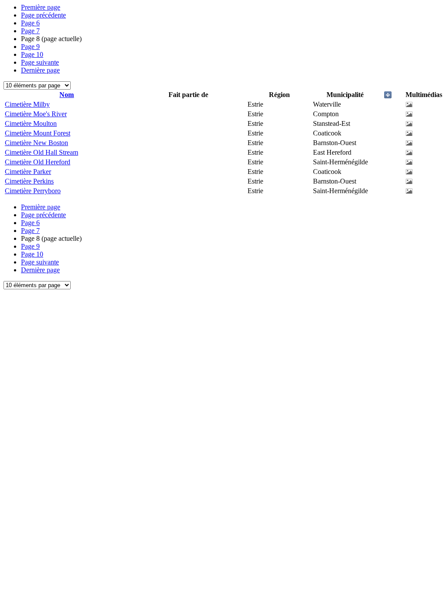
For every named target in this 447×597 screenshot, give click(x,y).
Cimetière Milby (27, 104)
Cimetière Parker (28, 171)
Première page (40, 7)
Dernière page (40, 70)
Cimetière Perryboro (33, 190)
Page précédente (43, 15)
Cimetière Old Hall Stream (41, 152)
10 (32, 54)
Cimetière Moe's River (36, 114)
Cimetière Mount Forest (37, 133)
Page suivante (40, 62)
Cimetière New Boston (36, 142)
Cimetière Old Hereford (37, 162)
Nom (66, 94)
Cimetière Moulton (31, 123)
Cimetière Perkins (29, 181)
